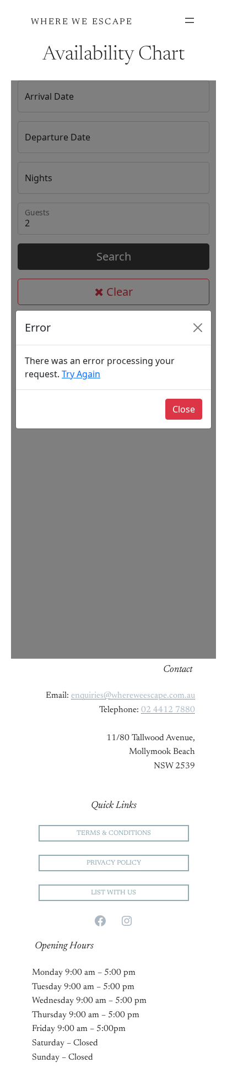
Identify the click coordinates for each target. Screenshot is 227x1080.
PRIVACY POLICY (114, 863)
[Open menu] (189, 20)
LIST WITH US (113, 892)
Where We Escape (82, 22)
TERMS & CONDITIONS (114, 833)
